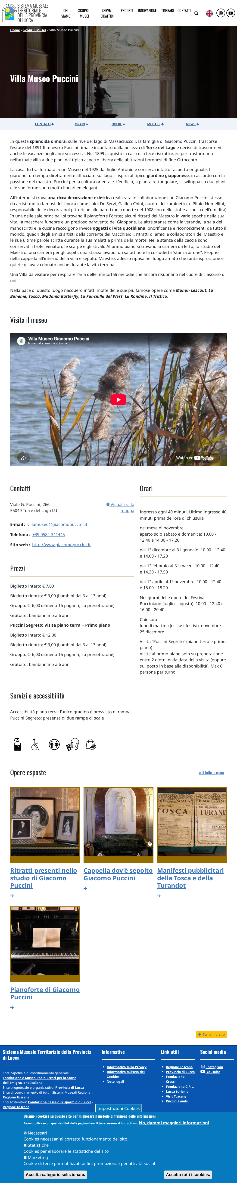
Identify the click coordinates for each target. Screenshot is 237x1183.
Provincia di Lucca (69, 1087)
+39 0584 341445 (48, 534)
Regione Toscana (16, 1097)
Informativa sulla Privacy (127, 1067)
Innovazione (147, 10)
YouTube (213, 1072)
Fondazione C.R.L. (180, 1086)
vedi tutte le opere (211, 772)
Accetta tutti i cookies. (188, 1174)
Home (15, 30)
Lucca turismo (177, 1091)
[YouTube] (230, 13)
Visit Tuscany (176, 1096)
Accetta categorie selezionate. (55, 1174)
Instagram (214, 1067)
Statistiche (38, 1145)
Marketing (38, 1157)
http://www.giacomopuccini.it (61, 544)
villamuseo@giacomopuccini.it (57, 524)
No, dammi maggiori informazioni (174, 1122)
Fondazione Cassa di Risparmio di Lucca (59, 1102)
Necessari (37, 1133)
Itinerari (167, 10)
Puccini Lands (177, 1101)
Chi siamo (66, 13)
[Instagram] (220, 13)
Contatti (184, 10)
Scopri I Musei (34, 30)
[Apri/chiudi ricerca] (196, 14)
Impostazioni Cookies (118, 1108)
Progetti (127, 10)
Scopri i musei (84, 13)
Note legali (115, 1081)
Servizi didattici (107, 13)
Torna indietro (213, 1034)
